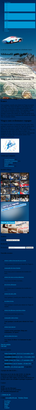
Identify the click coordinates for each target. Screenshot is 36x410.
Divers (10, 10)
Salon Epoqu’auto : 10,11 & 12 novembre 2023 (19, 353)
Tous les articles (6, 344)
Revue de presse (13, 15)
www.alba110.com (11, 398)
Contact (6, 30)
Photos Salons (12, 25)
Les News (7, 2)
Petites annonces (13, 9)
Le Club (6, 12)
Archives (3, 240)
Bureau (10, 17)
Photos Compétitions (14, 22)
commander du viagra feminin (12, 268)
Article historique (13, 7)
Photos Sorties (12, 24)
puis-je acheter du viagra (10, 336)
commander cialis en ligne (11, 318)
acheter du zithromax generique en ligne (14, 310)
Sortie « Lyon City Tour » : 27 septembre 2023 (18, 360)
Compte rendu (12, 4)
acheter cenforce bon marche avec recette (15, 260)
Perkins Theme (23, 398)
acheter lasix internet (9, 327)
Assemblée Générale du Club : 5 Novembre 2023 (19, 357)
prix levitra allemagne (10, 284)
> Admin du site (6, 394)
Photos (6, 20)
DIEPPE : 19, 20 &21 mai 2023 (14, 367)
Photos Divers (12, 27)
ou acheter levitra (9, 301)
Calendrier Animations (14, 5)
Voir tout (3, 346)
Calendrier (11, 14)
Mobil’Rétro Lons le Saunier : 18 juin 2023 (17, 363)
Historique (11, 19)
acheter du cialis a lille (10, 293)
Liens (6, 29)
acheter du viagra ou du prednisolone (14, 277)
